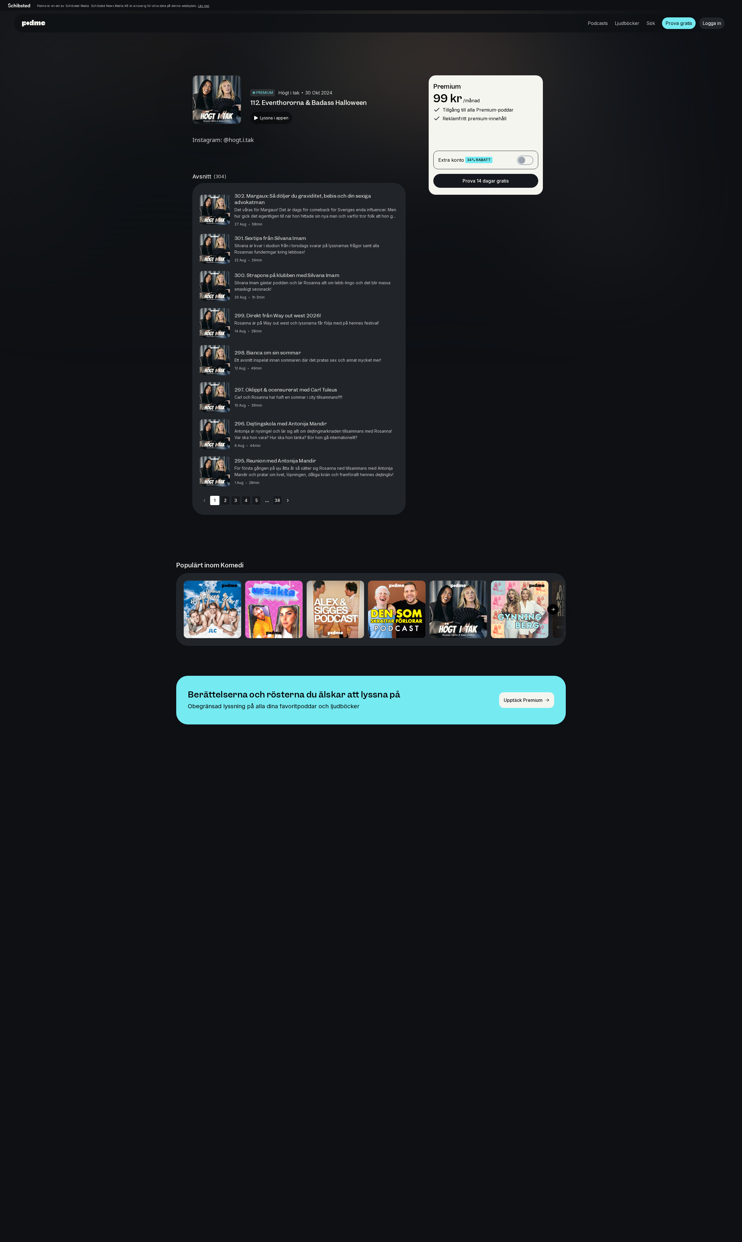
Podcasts (598, 23)
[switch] (525, 160)
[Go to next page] (287, 500)
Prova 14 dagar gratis (486, 181)
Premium (447, 86)
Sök (650, 23)
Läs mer (203, 6)
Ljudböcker (627, 23)
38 (277, 500)
